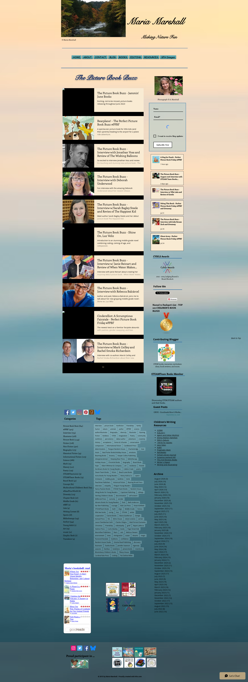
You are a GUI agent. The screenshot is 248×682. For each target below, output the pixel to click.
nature (105, 429)
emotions (132, 452)
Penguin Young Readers (122, 486)
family (139, 426)
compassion (99, 446)
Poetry (132, 436)
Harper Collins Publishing (127, 456)
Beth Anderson (133, 502)
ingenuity (136, 546)
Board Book (137, 462)
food (123, 502)
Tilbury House (124, 552)
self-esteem (133, 496)
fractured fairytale (101, 539)
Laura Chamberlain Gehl (104, 522)
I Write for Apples (164, 442)
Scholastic (98, 479)
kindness (106, 436)
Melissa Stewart (132, 532)
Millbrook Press (100, 499)
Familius (107, 549)
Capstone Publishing (128, 492)
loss (117, 512)
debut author (121, 439)
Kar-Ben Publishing (102, 505)
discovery (137, 542)
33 (98, 367)
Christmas (98, 526)
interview (98, 486)
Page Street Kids (133, 529)
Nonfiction (120, 426)
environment (99, 535)
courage (114, 505)
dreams (135, 535)
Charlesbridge (133, 449)
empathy (107, 486)
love (142, 449)
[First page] (81, 367)
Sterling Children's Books (104, 496)
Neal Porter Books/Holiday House (114, 452)
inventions (139, 549)
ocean (127, 535)
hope (97, 466)
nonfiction (98, 439)
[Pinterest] (85, 412)
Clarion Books (112, 516)
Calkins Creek (128, 469)
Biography (114, 432)
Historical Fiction (119, 482)
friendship (130, 426)
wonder (120, 499)
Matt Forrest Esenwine (137, 522)
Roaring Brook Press (135, 482)
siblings (140, 492)
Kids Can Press (125, 505)
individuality (120, 526)
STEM (114, 436)
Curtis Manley (113, 529)
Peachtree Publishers (102, 482)
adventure (132, 439)
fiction (114, 472)
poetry (138, 469)
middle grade (110, 479)
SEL (109, 519)
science (136, 429)
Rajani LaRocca (138, 526)
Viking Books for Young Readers (106, 492)
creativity (142, 439)
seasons (98, 549)
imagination (123, 436)
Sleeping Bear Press (117, 459)
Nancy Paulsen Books (102, 489)
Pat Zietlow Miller (126, 555)
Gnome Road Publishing (122, 542)
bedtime (120, 479)
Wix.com (138, 676)
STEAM (124, 512)
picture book (108, 426)
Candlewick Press (130, 446)
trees (109, 535)
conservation (134, 442)
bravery (112, 456)
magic (143, 535)
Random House (135, 489)
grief (128, 526)
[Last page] (124, 367)
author (121, 429)
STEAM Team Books (120, 489)
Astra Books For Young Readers (106, 476)
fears (115, 532)
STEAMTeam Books (102, 509)
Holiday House (100, 462)
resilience (132, 466)
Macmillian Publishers (103, 532)
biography (126, 462)
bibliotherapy (132, 459)
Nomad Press (100, 519)
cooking (114, 555)
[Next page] (119, 367)
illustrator (98, 546)
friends (141, 466)
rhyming (142, 432)
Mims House (117, 519)
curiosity (112, 499)
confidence (125, 539)
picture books (127, 549)
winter (132, 512)
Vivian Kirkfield (139, 505)
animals (113, 429)
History (97, 442)
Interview (98, 426)
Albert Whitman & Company (112, 466)
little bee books (100, 512)
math (114, 509)
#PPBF (128, 429)
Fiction (97, 436)
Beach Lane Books (125, 472)
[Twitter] (73, 412)
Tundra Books (110, 546)
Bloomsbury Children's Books (105, 552)
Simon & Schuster (120, 442)
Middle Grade (130, 509)
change (137, 516)
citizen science (130, 519)
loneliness (116, 549)
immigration (118, 535)
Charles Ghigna (121, 522)
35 (108, 367)
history (139, 509)
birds (128, 479)
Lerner (140, 519)
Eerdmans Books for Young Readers (108, 469)
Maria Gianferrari (125, 516)
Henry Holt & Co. (126, 476)
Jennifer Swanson (124, 546)
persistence (109, 439)
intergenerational (101, 459)
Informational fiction (114, 446)
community (142, 436)
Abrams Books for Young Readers (107, 502)
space (137, 476)
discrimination (121, 496)
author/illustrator (101, 432)
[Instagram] (79, 412)
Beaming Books (100, 456)
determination (100, 449)
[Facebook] (66, 412)
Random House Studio (103, 542)
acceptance (107, 442)
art (125, 466)
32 (92, 367)
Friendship (109, 526)
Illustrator (132, 432)
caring (111, 512)
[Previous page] (86, 367)
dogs (120, 509)
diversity (123, 432)
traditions (114, 539)
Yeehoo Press (100, 529)
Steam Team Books (102, 472)
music (97, 452)
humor (97, 429)
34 (103, 367)
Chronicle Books (114, 462)
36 (114, 367)
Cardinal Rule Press (102, 555)
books (122, 529)
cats (121, 532)
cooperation (99, 516)
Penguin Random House (116, 449)
